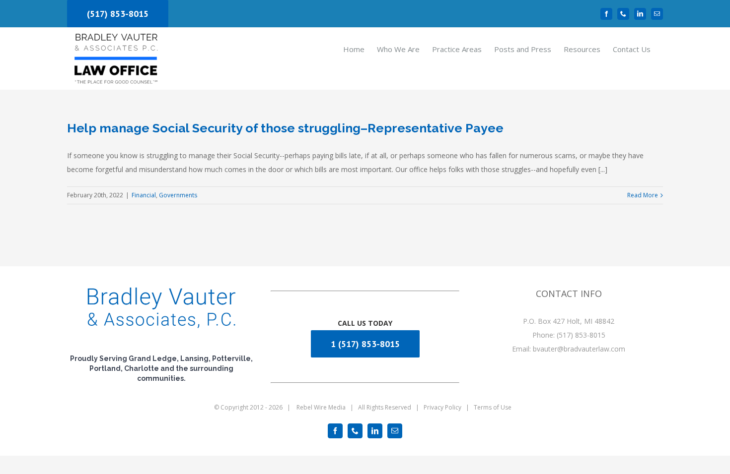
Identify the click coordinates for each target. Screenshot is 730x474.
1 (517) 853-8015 (365, 344)
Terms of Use (492, 407)
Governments (178, 195)
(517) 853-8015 (117, 13)
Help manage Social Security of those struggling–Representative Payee (285, 127)
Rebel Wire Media (321, 407)
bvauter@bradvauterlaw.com (579, 349)
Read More (642, 195)
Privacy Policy (442, 407)
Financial (144, 195)
